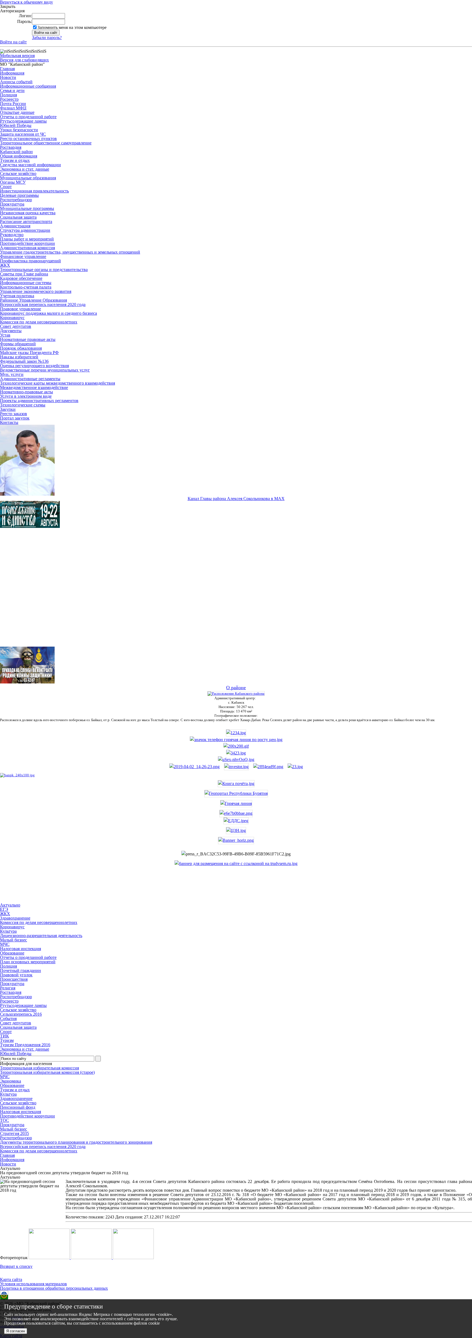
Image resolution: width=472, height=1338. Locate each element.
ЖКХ (5, 265)
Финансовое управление (23, 256)
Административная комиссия (27, 247)
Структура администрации (25, 230)
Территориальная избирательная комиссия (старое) (47, 1072)
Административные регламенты (30, 378)
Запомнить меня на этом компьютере (72, 27)
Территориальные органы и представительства (44, 269)
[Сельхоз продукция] (295, 766)
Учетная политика (17, 295)
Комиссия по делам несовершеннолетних (38, 322)
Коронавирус (12, 317)
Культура (8, 1094)
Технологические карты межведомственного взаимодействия (57, 383)
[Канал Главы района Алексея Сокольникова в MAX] (27, 494)
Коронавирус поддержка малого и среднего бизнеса (48, 313)
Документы (11, 330)
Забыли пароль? (47, 37)
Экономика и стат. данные (24, 169)
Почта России (13, 103)
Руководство (11, 234)
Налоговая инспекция (20, 1111)
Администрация (15, 226)
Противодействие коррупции (27, 243)
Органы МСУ (13, 182)
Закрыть (7, 6)
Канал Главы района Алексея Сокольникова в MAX (236, 498)
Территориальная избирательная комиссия (39, 1068)
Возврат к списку (16, 1266)
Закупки (8, 409)
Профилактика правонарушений (30, 260)
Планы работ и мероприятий (27, 239)
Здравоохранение (16, 1098)
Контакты (9, 422)
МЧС (5, 1076)
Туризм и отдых (15, 160)
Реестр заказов (13, 413)
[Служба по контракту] (236, 592)
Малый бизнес (13, 1129)
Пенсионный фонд (17, 1107)
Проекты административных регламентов (39, 400)
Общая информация (18, 156)
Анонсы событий (16, 81)
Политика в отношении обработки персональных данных (54, 1288)
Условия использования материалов (33, 1283)
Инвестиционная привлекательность (34, 191)
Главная (7, 68)
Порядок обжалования (21, 348)
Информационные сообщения (28, 86)
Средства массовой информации (30, 164)
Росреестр (9, 99)
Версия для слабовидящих (24, 60)
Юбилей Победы (15, 125)
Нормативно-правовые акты (26, 391)
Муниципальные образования (28, 178)
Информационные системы (25, 282)
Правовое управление (20, 309)
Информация (12, 73)
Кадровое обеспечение (21, 278)
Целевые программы (19, 195)
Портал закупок (15, 418)
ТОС (4, 1120)
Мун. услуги (11, 374)
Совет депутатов (15, 326)
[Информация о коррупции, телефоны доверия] (17, 775)
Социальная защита (18, 217)
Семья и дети (12, 90)
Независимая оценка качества (27, 212)
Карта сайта (11, 1279)
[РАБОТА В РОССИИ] (236, 863)
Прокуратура (12, 204)
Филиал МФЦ (13, 108)
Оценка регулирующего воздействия (34, 365)
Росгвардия (10, 147)
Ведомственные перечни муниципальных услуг (45, 370)
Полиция (8, 95)
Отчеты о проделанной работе (28, 116)
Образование (12, 1085)
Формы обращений (18, 343)
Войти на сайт (13, 42)
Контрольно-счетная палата (25, 287)
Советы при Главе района (24, 274)
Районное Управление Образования (33, 300)
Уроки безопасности (19, 129)
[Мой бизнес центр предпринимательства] (236, 753)
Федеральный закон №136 (24, 361)
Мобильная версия (17, 55)
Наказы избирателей (19, 357)
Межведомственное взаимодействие (34, 387)
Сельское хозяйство (18, 173)
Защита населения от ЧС (23, 134)
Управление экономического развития (35, 291)
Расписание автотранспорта (26, 221)
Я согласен (15, 1331)
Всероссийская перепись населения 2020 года (42, 304)
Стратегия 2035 (14, 1133)
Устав (5, 335)
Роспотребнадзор (16, 199)
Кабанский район (16, 151)
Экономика (10, 1081)
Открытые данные (17, 112)
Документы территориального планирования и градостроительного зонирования (76, 1142)
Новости (8, 77)
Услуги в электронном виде (26, 396)
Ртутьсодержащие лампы (23, 121)
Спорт (6, 186)
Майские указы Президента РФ (29, 352)
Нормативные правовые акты (27, 339)
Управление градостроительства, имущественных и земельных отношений (70, 252)
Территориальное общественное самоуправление (46, 143)
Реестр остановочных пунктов (28, 138)
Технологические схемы (22, 405)
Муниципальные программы (27, 208)
